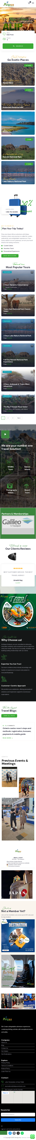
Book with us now (10, 255)
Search (19, 46)
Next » (19, 418)
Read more (7, 738)
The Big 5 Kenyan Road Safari (15, 407)
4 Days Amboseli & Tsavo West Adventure (16, 385)
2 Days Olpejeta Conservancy (15, 285)
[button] (34, 571)
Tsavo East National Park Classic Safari (16, 310)
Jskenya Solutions (26, 1137)
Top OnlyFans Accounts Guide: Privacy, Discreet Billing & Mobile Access (17, 731)
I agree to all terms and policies (10, 1129)
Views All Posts (9, 715)
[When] (4, 34)
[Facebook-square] (14, 1133)
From (5, 289)
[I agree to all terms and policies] (2, 1126)
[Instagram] (18, 1133)
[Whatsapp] (22, 1133)
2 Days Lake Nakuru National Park (17, 336)
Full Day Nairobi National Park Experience (15, 361)
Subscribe (18, 1120)
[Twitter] (10, 1133)
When (8, 33)
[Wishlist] (32, 272)
